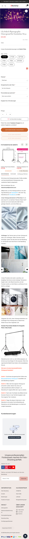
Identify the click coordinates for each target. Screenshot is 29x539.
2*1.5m (12, 57)
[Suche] (5, 5)
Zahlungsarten (4, 507)
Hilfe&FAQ (18, 490)
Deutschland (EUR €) (7, 528)
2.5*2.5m (19, 60)
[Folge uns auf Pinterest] (10, 467)
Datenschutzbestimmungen (7, 511)
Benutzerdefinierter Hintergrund (9, 378)
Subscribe (23, 478)
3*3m (4, 64)
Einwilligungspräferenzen (6, 521)
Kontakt (3, 493)
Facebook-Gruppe (5, 499)
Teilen (2, 42)
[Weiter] (26, 26)
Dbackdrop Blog (5, 518)
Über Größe (18, 493)
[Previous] (22, 144)
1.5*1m (4, 57)
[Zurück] (2, 26)
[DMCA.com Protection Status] (19, 537)
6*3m (11, 64)
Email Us (20, 513)
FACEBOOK (12, 194)
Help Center (21, 509)
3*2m (11, 60)
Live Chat (20, 511)
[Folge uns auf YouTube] (13, 467)
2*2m (4, 60)
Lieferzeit (18, 496)
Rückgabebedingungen (21, 499)
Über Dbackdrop (5, 490)
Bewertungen (4, 496)
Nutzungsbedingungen (6, 515)
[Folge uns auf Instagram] (6, 467)
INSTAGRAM (14, 192)
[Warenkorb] (26, 6)
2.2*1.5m (20, 57)
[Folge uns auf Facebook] (3, 467)
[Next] (26, 144)
